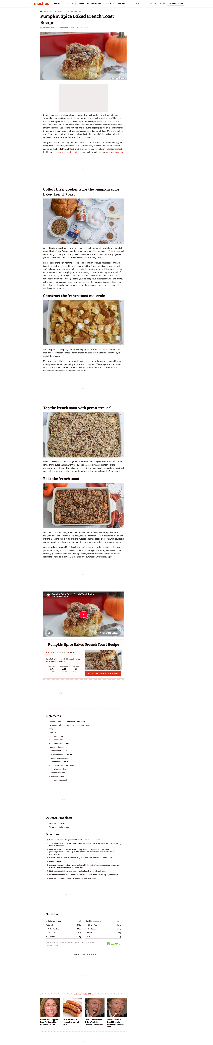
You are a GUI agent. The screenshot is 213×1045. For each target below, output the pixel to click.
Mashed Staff (63, 28)
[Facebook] (133, 4)
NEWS (81, 3)
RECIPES (58, 3)
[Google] (159, 4)
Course (51, 11)
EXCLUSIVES (70, 3)
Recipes (43, 11)
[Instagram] (146, 4)
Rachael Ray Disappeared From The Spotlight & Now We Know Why (50, 1022)
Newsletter (177, 4)
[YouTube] (137, 4)
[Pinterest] (151, 4)
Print (72, 652)
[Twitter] (142, 4)
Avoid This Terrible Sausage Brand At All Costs (71, 1022)
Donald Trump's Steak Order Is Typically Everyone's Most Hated (94, 1022)
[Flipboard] (155, 4)
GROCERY (121, 3)
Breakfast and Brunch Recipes (69, 11)
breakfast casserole (114, 152)
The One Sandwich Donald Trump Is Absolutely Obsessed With (115, 1023)
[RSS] (164, 4)
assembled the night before (67, 152)
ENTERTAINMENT (95, 3)
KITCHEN (110, 3)
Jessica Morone (48, 28)
